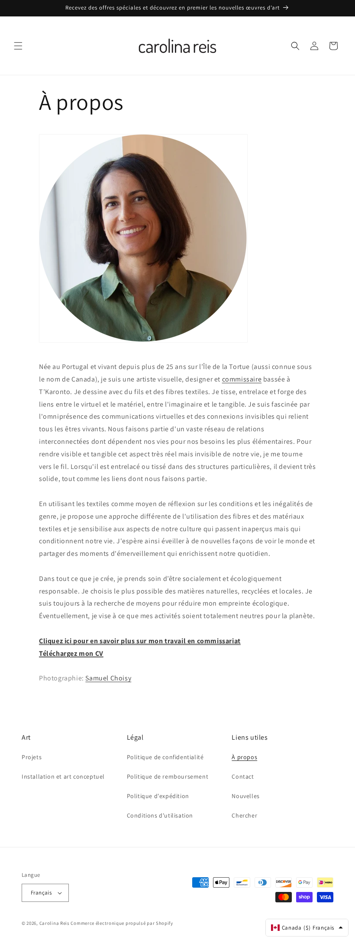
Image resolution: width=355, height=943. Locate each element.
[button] (18, 45)
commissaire (242, 379)
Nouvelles (245, 796)
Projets (32, 757)
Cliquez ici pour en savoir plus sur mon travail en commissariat (140, 640)
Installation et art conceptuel (63, 776)
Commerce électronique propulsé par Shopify (122, 923)
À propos (244, 757)
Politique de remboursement (168, 776)
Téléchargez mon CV (71, 653)
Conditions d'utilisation (160, 815)
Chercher (244, 815)
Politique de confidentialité (165, 757)
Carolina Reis (54, 923)
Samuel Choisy (108, 678)
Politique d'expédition (158, 796)
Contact (243, 776)
